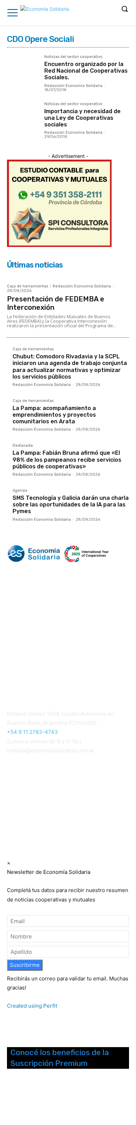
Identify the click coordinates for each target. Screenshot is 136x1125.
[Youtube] (48, 1099)
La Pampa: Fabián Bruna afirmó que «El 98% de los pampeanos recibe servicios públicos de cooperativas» (67, 459)
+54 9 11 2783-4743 (32, 732)
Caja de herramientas (27, 286)
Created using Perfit (32, 1005)
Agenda (20, 491)
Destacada (23, 446)
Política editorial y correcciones (42, 668)
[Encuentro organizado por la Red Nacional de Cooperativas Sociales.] (23, 71)
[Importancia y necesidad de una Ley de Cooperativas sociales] (23, 118)
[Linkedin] (30, 1099)
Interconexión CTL (30, 805)
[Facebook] (11, 1099)
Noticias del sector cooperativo (73, 57)
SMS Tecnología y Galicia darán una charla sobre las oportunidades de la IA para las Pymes (71, 504)
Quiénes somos (24, 660)
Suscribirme (25, 965)
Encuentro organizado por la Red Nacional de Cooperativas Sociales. (86, 71)
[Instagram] (21, 1099)
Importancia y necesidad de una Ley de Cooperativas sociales (82, 118)
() (18, 795)
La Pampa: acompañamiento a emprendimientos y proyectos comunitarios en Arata (54, 415)
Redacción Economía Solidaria (73, 85)
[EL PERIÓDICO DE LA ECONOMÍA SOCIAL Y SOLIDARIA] (44, 13)
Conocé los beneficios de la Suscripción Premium (59, 1058)
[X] (39, 1099)
